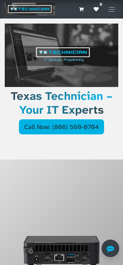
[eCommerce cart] (81, 9)
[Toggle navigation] (111, 9)
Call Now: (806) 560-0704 (61, 127)
